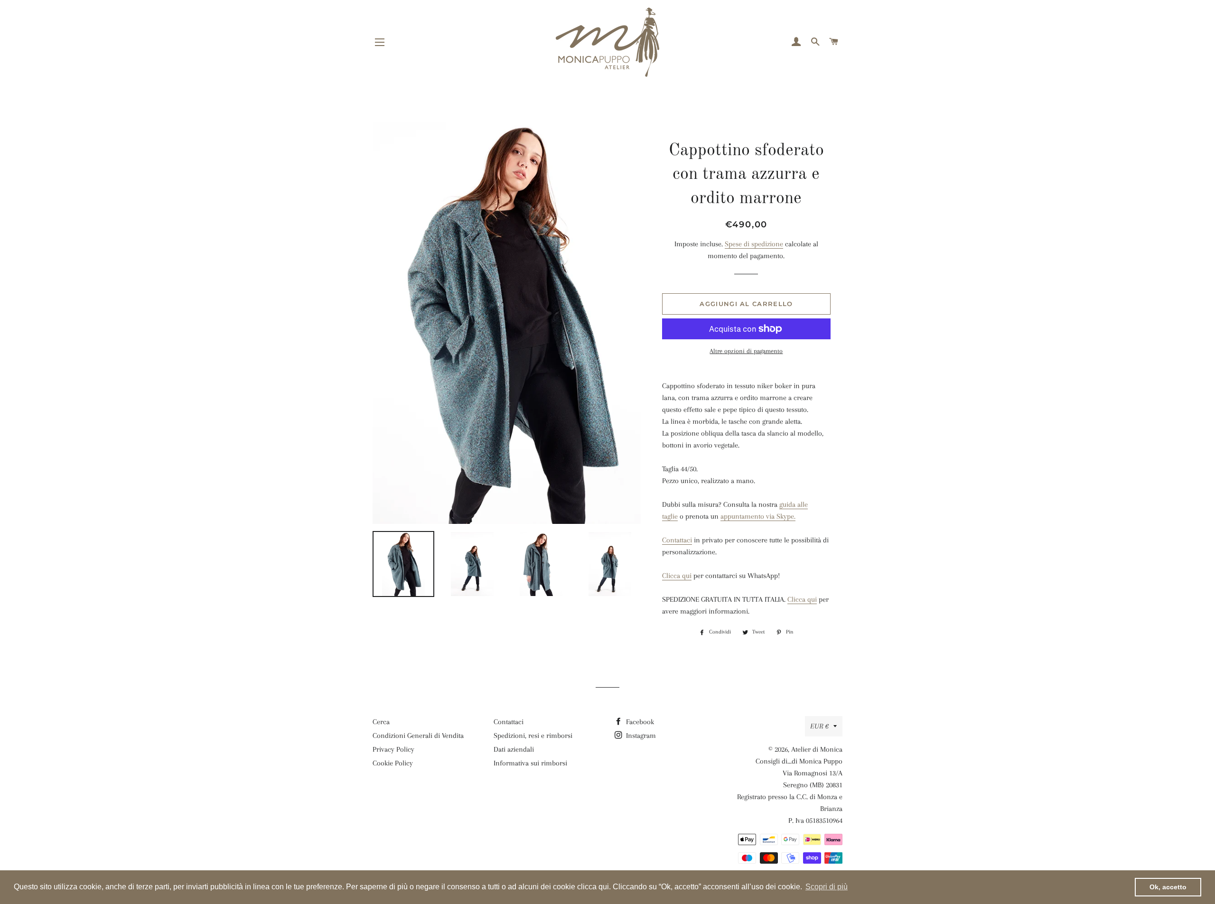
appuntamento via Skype (757, 516)
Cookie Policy (393, 763)
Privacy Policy (393, 749)
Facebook (639, 722)
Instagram (640, 735)
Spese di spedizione (754, 244)
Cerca (381, 722)
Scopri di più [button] (826, 887)
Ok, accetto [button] (1168, 887)
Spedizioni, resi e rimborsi (533, 735)
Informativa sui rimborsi (530, 763)
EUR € (819, 726)
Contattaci (677, 540)
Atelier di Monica (816, 749)
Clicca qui (677, 575)
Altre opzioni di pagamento (746, 350)
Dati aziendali (514, 749)
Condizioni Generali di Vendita (418, 735)
